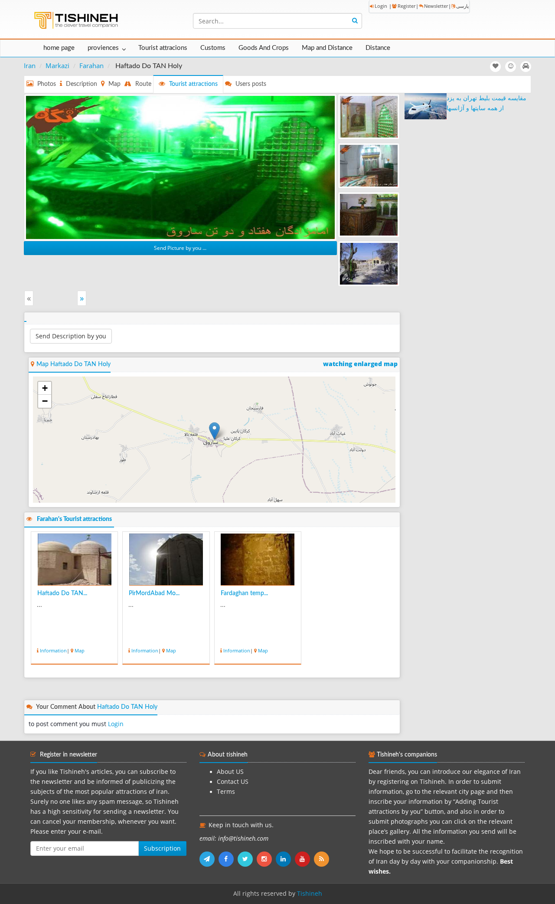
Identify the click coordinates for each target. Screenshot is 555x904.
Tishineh (309, 893)
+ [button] (45, 388)
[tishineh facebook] (228, 859)
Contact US (232, 782)
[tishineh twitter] (247, 859)
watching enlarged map (360, 364)
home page (59, 48)
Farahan (91, 65)
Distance (378, 48)
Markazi (57, 65)
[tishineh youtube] (304, 859)
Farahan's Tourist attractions (74, 519)
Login (381, 6)
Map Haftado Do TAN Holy (73, 364)
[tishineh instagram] (266, 859)
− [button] (45, 401)
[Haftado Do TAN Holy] (180, 166)
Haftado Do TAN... (62, 593)
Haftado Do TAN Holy (127, 707)
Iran (30, 65)
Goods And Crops (263, 48)
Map (80, 650)
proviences (103, 48)
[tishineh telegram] (209, 859)
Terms (226, 792)
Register (406, 6)
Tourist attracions (162, 48)
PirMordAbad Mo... (154, 593)
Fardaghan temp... (244, 593)
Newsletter (436, 6)
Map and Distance (327, 48)
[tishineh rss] (322, 859)
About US (230, 772)
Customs (212, 48)
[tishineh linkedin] (285, 859)
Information (53, 650)
